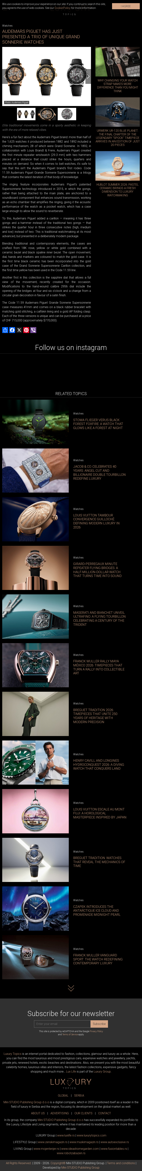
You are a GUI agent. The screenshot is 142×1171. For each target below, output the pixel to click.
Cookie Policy (62, 7)
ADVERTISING (59, 1113)
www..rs (66, 1135)
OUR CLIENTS (83, 1113)
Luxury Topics (12, 1054)
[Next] (88, 76)
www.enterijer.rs (46, 1148)
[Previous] (5, 76)
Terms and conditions (121, 1163)
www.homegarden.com (80, 1148)
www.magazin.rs (52, 1142)
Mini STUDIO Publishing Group (80, 1167)
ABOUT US (38, 1113)
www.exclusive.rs (115, 1142)
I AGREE (126, 6)
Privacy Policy (96, 1031)
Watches (7, 25)
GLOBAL (63, 1095)
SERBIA (79, 1095)
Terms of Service (70, 1034)
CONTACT (104, 1113)
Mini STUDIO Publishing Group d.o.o (26, 1102)
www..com (91, 1135)
